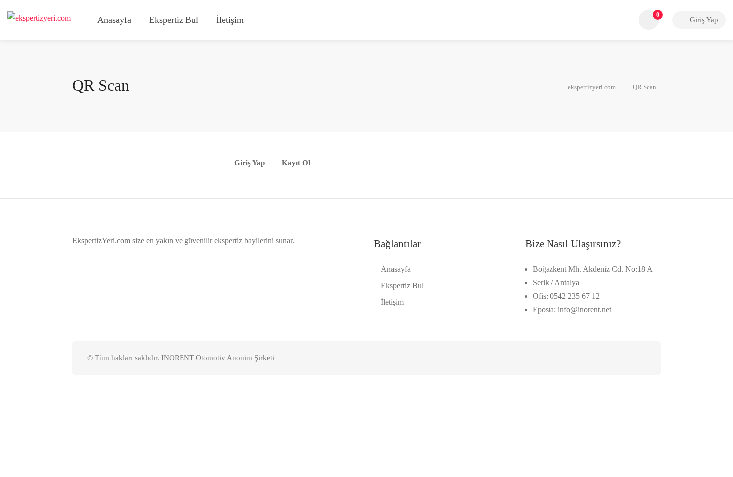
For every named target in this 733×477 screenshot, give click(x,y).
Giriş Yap (703, 20)
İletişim (230, 20)
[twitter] (590, 358)
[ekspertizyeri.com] (39, 17)
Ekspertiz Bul (173, 20)
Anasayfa (114, 20)
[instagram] (639, 358)
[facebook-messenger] (623, 358)
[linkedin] (606, 358)
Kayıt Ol (296, 163)
